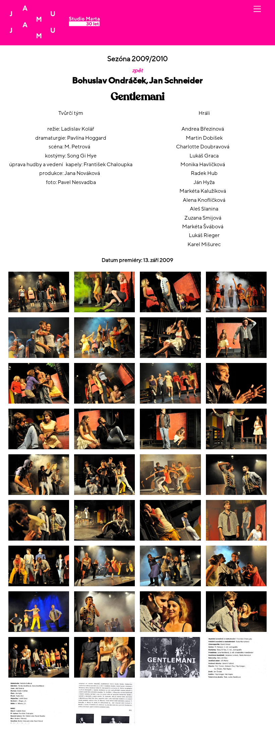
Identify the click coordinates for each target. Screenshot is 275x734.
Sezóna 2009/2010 (137, 58)
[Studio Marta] (54, 36)
